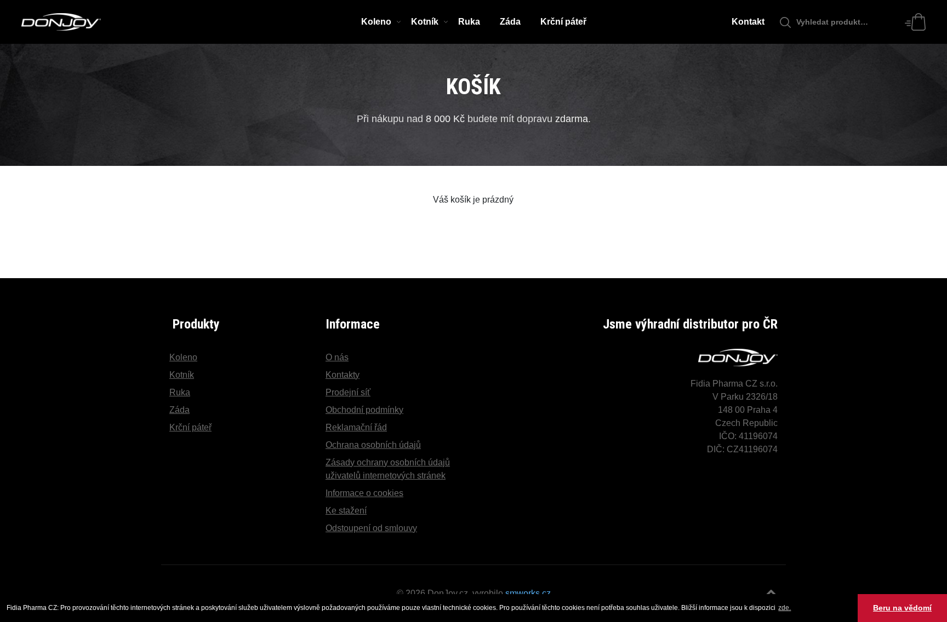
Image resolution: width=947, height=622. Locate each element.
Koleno (376, 21)
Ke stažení (346, 510)
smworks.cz (528, 593)
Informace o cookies (364, 493)
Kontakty (343, 374)
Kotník (424, 21)
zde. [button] (784, 608)
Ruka (469, 21)
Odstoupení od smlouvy (371, 528)
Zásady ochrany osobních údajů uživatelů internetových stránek (388, 469)
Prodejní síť (348, 392)
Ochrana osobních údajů (373, 445)
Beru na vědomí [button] (902, 607)
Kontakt (748, 21)
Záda (510, 21)
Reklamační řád (356, 427)
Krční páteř (563, 21)
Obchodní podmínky (364, 409)
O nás (337, 357)
